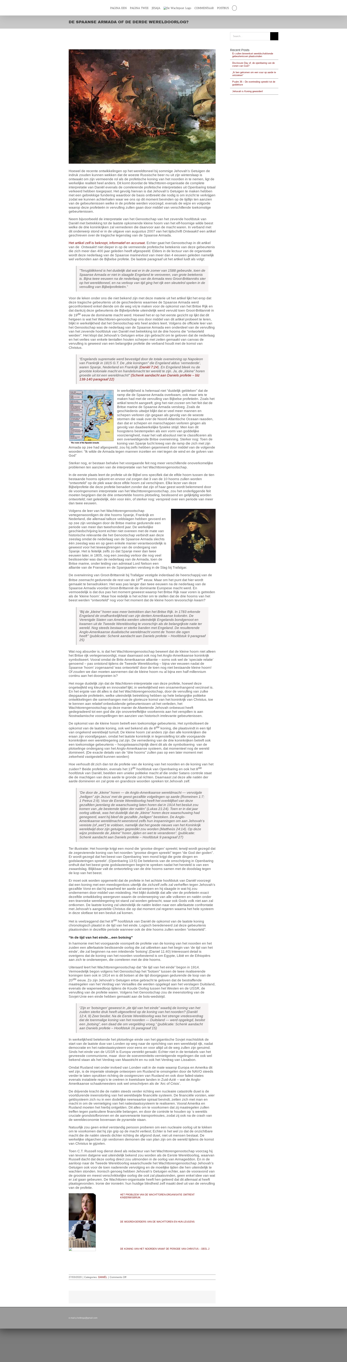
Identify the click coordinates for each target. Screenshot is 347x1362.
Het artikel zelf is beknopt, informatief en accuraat (107, 243)
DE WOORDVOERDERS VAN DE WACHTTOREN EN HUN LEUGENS (157, 1221)
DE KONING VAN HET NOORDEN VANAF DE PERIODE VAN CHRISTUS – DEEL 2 (164, 1248)
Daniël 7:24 (149, 367)
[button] (236, 8)
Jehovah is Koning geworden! (247, 91)
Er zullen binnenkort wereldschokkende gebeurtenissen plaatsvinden (252, 55)
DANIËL (102, 1277)
